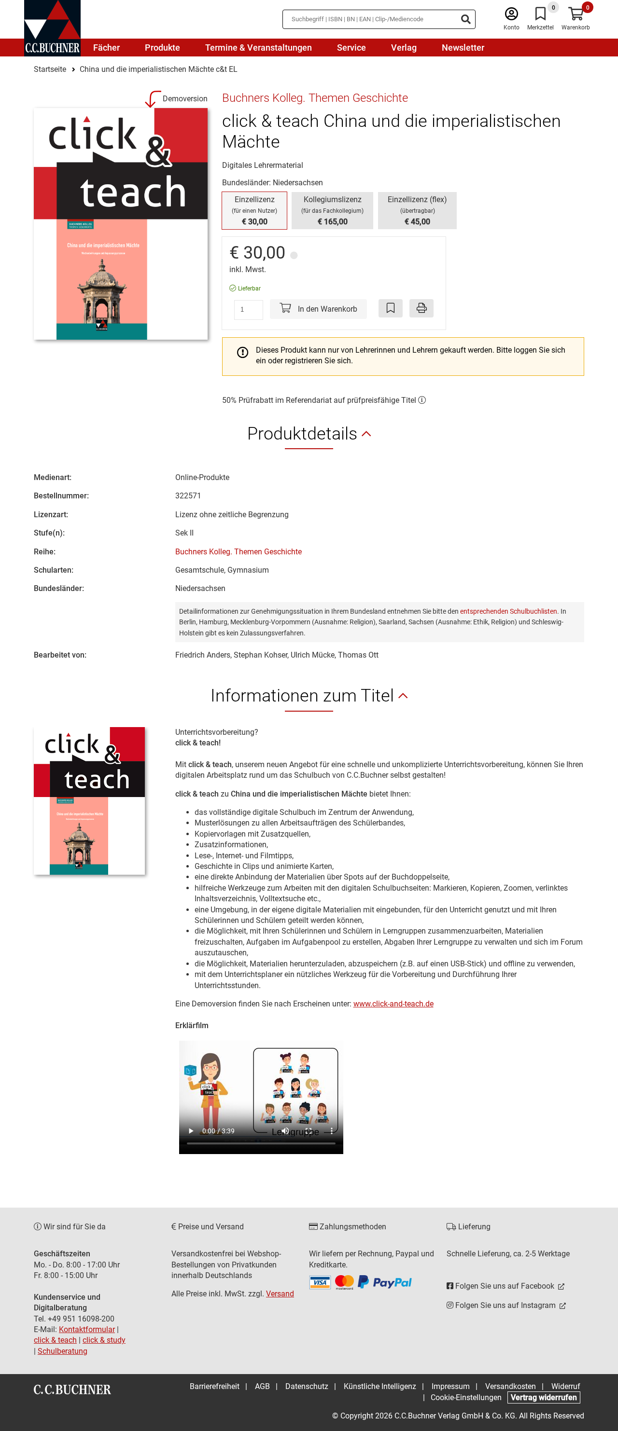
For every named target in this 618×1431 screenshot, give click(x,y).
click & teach (55, 1340)
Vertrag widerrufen (544, 1397)
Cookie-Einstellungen (466, 1397)
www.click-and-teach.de (393, 1003)
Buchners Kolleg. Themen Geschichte (238, 551)
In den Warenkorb (326, 309)
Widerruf (565, 1386)
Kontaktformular (87, 1329)
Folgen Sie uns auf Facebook (504, 1286)
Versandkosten (510, 1386)
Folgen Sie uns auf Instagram (505, 1305)
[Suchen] (466, 19)
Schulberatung (62, 1351)
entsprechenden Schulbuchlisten (508, 611)
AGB (262, 1386)
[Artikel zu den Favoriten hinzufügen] (391, 308)
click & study (104, 1340)
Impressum (451, 1386)
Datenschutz (306, 1386)
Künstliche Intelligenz (380, 1386)
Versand (280, 1293)
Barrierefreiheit (214, 1386)
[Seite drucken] (421, 308)
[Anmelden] (511, 16)
